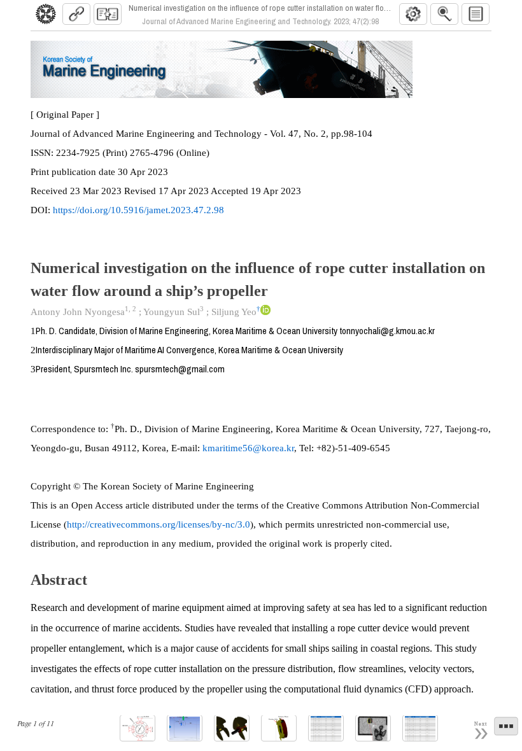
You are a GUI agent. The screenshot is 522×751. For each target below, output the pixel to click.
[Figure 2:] (184, 728)
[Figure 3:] (232, 728)
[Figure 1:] (137, 728)
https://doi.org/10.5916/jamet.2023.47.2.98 (138, 210)
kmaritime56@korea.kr (248, 448)
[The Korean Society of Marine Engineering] (45, 14)
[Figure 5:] (373, 728)
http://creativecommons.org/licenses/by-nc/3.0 (158, 524)
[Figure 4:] (279, 728)
